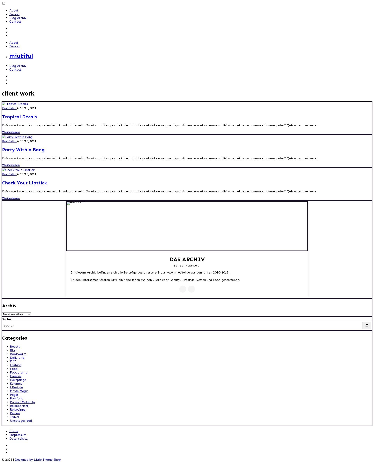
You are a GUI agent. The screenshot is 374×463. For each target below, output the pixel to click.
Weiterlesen (11, 132)
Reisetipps (17, 409)
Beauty (15, 346)
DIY (13, 361)
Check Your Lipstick (24, 183)
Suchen (7, 319)
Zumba (14, 14)
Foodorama (18, 372)
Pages (14, 395)
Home (13, 431)
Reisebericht (19, 406)
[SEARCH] (367, 325)
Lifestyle (16, 387)
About (13, 10)
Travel (14, 417)
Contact (15, 21)
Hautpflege (18, 380)
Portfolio (9, 108)
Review (15, 413)
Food (14, 369)
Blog (13, 350)
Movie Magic (19, 391)
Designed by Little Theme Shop (38, 459)
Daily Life (17, 357)
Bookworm (18, 354)
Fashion (15, 365)
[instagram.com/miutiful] (182, 289)
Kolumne (16, 383)
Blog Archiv (17, 18)
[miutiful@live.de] (191, 289)
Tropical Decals (19, 117)
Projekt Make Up (22, 402)
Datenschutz (18, 438)
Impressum (17, 435)
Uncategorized (21, 420)
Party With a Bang (23, 149)
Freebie (15, 376)
